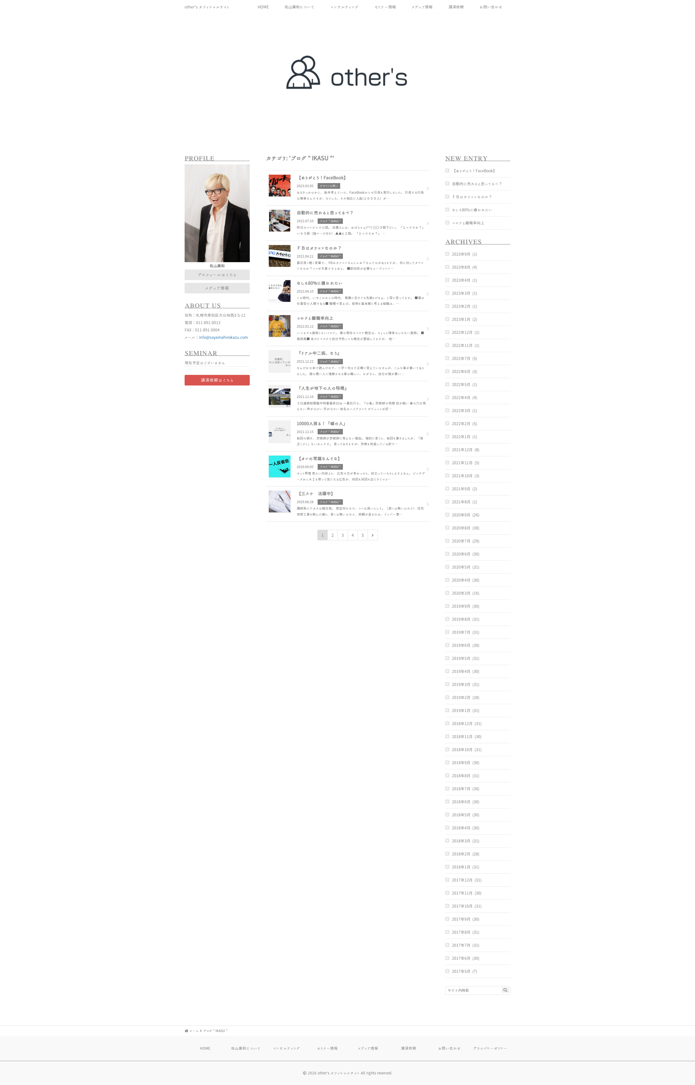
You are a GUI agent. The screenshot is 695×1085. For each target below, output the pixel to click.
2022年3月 (461, 410)
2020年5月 (461, 567)
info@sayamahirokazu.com (223, 337)
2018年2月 (461, 854)
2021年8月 (461, 501)
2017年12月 (462, 880)
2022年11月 (462, 345)
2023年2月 (461, 306)
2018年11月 (462, 736)
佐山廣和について (299, 7)
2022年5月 (461, 384)
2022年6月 (461, 371)
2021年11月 (462, 462)
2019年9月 (461, 606)
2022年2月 (461, 423)
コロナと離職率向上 (468, 222)
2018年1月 (461, 867)
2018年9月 (461, 762)
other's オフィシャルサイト (207, 7)
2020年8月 (461, 528)
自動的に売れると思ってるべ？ (477, 183)
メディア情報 (422, 7)
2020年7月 (461, 541)
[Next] (373, 535)
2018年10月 (462, 749)
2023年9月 (461, 254)
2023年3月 (461, 293)
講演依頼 (456, 7)
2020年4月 (461, 580)
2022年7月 (461, 358)
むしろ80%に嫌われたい (472, 209)
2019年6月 (461, 645)
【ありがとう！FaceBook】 (474, 170)
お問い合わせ (491, 7)
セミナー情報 (385, 7)
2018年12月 (462, 723)
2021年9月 (461, 488)
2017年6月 (461, 958)
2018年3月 (461, 840)
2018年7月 (461, 788)
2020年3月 (461, 593)
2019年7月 (461, 632)
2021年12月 (462, 449)
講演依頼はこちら (217, 380)
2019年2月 (461, 697)
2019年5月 (461, 658)
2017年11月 (462, 893)
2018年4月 (461, 827)
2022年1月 (461, 436)
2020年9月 (461, 515)
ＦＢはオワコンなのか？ (472, 196)
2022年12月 (462, 332)
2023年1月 (461, 319)
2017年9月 (461, 919)
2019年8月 (461, 619)
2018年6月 (461, 801)
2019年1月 (461, 710)
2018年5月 (461, 814)
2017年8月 (461, 932)
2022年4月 (461, 397)
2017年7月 (461, 945)
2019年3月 (461, 684)
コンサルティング (344, 7)
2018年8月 (461, 775)
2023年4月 (461, 280)
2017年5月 (461, 971)
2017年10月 (462, 906)
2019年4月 (461, 671)
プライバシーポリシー (490, 1048)
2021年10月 (462, 475)
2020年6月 (461, 554)
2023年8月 (461, 267)
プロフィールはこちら (217, 274)
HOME (263, 7)
